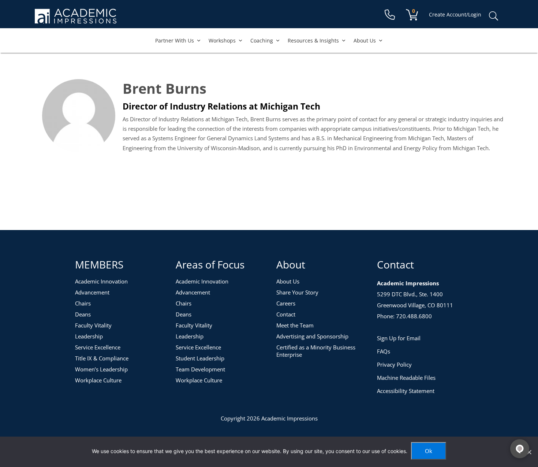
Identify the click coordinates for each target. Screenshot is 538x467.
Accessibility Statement (405, 390)
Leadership (89, 336)
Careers (285, 303)
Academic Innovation (101, 281)
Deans (83, 314)
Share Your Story (297, 292)
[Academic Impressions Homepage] (75, 19)
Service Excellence (97, 347)
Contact (285, 314)
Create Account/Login (455, 14)
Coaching (261, 40)
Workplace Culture (98, 380)
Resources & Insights (313, 40)
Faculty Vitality (93, 325)
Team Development (200, 369)
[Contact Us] (390, 15)
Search (493, 16)
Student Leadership (200, 358)
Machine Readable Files (406, 377)
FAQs (383, 351)
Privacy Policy (394, 364)
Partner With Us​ (174, 40)
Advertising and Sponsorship (312, 336)
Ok (428, 451)
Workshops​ (222, 40)
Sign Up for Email (399, 338)
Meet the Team (295, 325)
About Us (365, 40)
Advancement (92, 292)
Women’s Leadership (101, 369)
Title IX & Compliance (101, 358)
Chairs (83, 303)
